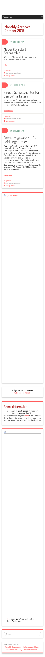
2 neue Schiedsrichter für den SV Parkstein (21, 94)
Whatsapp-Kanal (22, 393)
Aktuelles (8, 70)
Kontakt (8, 647)
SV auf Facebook (30, 649)
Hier (8, 619)
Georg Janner (10, 75)
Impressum (16, 647)
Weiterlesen (8, 65)
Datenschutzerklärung (13, 649)
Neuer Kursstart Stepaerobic (15, 51)
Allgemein (8, 181)
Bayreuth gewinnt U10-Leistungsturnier (20, 139)
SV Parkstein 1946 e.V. (21, 7)
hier (27, 415)
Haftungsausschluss (30, 647)
